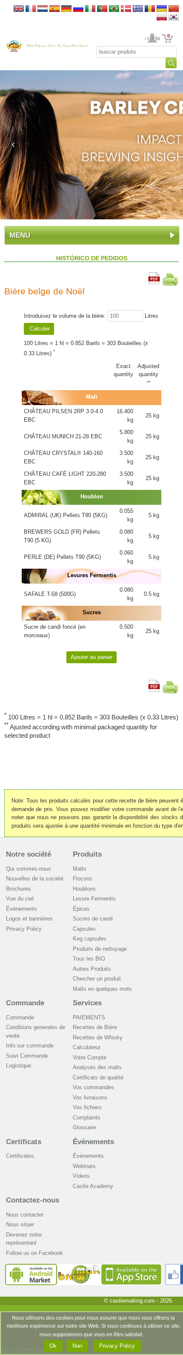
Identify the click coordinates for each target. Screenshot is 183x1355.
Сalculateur (86, 1047)
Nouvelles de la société (34, 878)
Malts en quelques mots (102, 989)
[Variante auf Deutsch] (66, 9)
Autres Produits (92, 969)
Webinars (84, 1166)
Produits (87, 854)
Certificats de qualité (98, 1077)
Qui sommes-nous (28, 869)
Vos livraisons (90, 1097)
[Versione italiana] (90, 9)
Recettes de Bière (95, 1027)
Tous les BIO (89, 958)
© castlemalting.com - (138, 1300)
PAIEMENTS (89, 1017)
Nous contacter (24, 1214)
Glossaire (84, 1127)
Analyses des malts (97, 1067)
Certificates (20, 1156)
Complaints (86, 1117)
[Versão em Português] (102, 9)
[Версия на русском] (78, 9)
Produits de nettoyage (100, 949)
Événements (21, 909)
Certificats (23, 1142)
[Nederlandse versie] (42, 9)
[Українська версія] (162, 9)
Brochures (18, 889)
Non (77, 1346)
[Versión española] (54, 9)
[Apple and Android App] (83, 1267)
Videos (81, 1176)
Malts (79, 869)
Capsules (84, 929)
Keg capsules (89, 938)
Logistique (18, 1065)
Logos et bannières (29, 918)
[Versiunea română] (150, 9)
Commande (25, 1003)
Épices (81, 909)
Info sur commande (30, 1045)
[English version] (19, 9)
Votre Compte (89, 1057)
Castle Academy (93, 1186)
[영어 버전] (174, 17)
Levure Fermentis (94, 898)
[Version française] (31, 9)
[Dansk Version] (126, 9)
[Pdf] (154, 276)
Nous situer (20, 1224)
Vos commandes (93, 1087)
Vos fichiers (87, 1107)
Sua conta (152, 38)
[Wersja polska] (162, 17)
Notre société (28, 854)
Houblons (84, 889)
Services (87, 1003)
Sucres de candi (93, 918)
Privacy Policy (24, 929)
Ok (53, 1346)
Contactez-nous (32, 1200)
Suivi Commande (27, 1056)
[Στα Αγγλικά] (138, 9)
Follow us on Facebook (34, 1253)
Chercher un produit (97, 978)
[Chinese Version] (174, 9)
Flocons (82, 878)
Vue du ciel (20, 898)
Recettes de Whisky (98, 1037)
